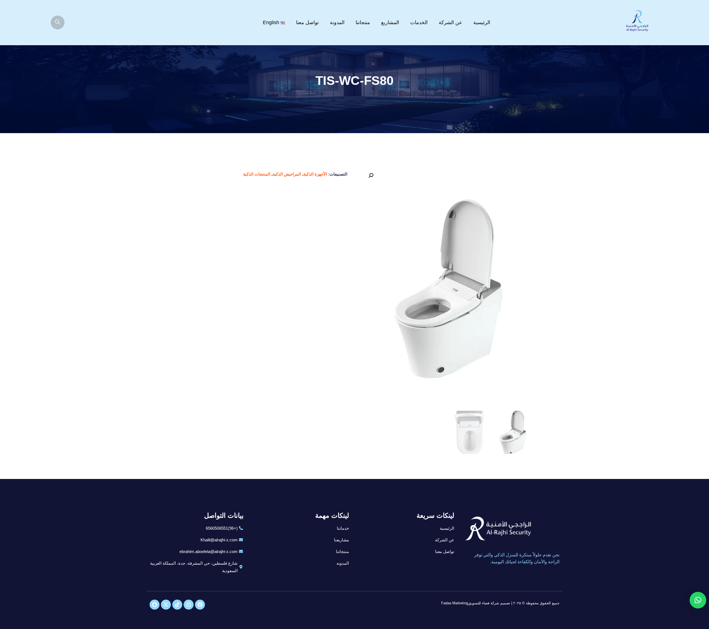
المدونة (337, 22)
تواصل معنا (307, 22)
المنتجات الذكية (256, 174)
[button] (371, 176)
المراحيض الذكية (287, 174)
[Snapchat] (155, 605)
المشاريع (390, 22)
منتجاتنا (363, 22)
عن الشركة (450, 22)
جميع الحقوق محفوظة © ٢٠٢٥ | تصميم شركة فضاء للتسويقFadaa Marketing (500, 603)
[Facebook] (200, 605)
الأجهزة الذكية (315, 174)
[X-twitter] (166, 605)
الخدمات (419, 22)
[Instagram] (189, 605)
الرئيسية (481, 22)
